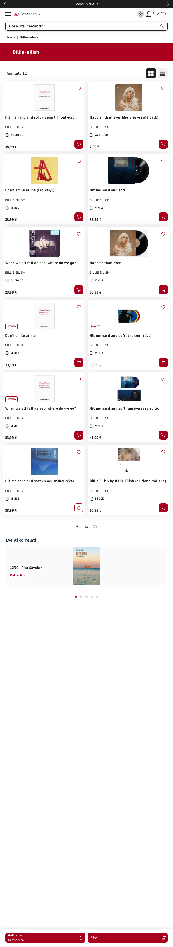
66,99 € (95, 365)
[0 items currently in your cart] (163, 14)
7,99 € (94, 147)
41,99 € (95, 438)
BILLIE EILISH (15, 127)
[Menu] (9, 14)
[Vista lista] (163, 73)
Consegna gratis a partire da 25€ (86, 4)
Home (10, 37)
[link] (140, 14)
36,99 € (95, 292)
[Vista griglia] (151, 73)
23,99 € (11, 292)
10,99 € (95, 510)
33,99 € (11, 219)
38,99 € (11, 147)
